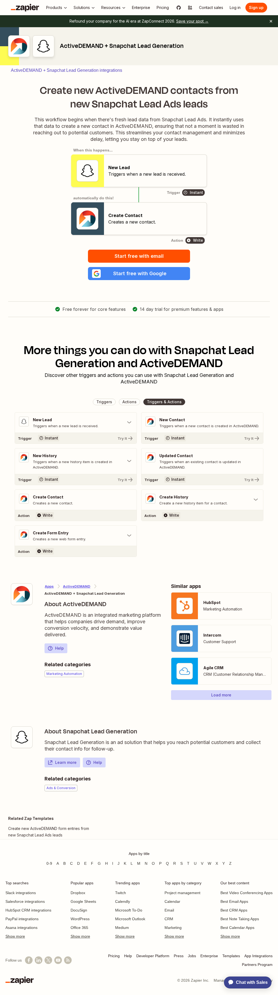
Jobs (192, 956)
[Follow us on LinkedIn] (38, 960)
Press (179, 956)
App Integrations (258, 956)
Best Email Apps (234, 901)
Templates (231, 956)
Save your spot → (192, 21)
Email (169, 910)
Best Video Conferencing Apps (246, 893)
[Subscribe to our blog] (68, 960)
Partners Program (257, 964)
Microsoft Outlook (130, 919)
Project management (182, 893)
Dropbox (78, 893)
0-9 (49, 863)
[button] (139, 273)
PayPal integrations (22, 919)
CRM (169, 919)
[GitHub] (178, 8)
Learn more (66, 762)
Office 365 (79, 927)
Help (59, 648)
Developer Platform (152, 956)
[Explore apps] (190, 8)
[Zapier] (25, 7)
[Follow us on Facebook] (29, 960)
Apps (49, 586)
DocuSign (79, 910)
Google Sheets (83, 901)
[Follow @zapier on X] (48, 960)
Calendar (172, 901)
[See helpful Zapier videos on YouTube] (58, 960)
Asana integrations (21, 927)
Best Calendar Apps (237, 927)
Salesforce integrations (25, 901)
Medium (122, 927)
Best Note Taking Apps (239, 919)
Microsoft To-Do (128, 910)
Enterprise (209, 956)
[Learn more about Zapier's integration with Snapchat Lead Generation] (22, 737)
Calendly (122, 901)
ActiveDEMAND (76, 586)
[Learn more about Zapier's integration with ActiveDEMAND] (22, 594)
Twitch (120, 893)
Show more (15, 936)
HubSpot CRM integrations (28, 910)
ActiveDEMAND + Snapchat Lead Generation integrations (66, 70)
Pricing (114, 956)
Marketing (173, 927)
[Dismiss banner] (271, 21)
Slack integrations (20, 893)
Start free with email (139, 256)
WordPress (80, 919)
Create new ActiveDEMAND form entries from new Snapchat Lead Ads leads (48, 831)
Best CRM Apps (233, 910)
